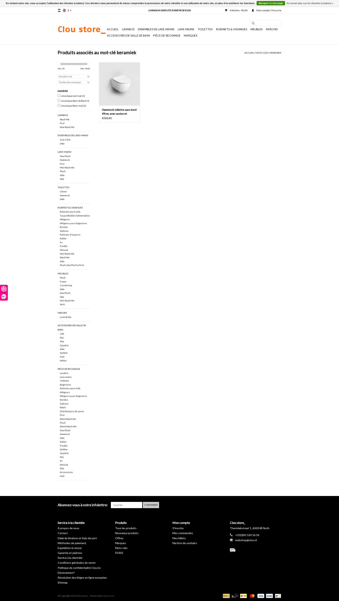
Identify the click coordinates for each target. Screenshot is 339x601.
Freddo (63, 246)
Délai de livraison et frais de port (77, 538)
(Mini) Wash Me (68, 419)
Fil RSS (119, 552)
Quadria (64, 345)
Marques (190, 35)
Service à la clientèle (70, 557)
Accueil (113, 29)
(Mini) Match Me (68, 426)
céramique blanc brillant (75, 100)
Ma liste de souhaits (184, 543)
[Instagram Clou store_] (278, 505)
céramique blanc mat (73, 105)
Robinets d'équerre (70, 234)
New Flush (65, 156)
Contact (63, 533)
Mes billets (179, 538)
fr (69, 10)
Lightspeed (108, 595)
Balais (63, 407)
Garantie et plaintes (70, 552)
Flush (63, 171)
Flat (62, 337)
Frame (63, 281)
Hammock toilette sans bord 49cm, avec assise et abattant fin (119, 112)
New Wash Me (67, 127)
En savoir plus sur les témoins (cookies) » (310, 3)
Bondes (64, 227)
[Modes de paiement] (225, 595)
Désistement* (66, 572)
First (62, 123)
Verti (62, 304)
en (64, 10)
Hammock (65, 160)
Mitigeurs (65, 219)
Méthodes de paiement (72, 543)
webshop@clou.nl (246, 540)
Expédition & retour (70, 548)
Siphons (64, 231)
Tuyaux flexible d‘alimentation (75, 215)
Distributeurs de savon (72, 411)
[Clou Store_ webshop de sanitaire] (82, 29)
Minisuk (64, 250)
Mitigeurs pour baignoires (73, 223)
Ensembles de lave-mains (156, 29)
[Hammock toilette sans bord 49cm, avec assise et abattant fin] (119, 83)
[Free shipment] (256, 550)
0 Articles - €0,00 (238, 10)
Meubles (257, 29)
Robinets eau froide (70, 211)
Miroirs (272, 29)
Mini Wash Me (67, 167)
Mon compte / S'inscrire (268, 10)
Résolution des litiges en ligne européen (82, 577)
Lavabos (128, 29)
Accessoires (66, 472)
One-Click (65, 139)
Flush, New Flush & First (72, 265)
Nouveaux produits (127, 533)
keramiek (275, 52)
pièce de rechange (166, 35)
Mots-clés (262, 52)
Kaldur (63, 238)
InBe (62, 143)
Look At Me (65, 317)
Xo (61, 242)
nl (59, 10)
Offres (119, 538)
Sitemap (63, 582)
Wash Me (64, 119)
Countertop (66, 285)
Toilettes (205, 29)
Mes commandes (182, 533)
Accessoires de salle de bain (128, 35)
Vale (62, 179)
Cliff (62, 333)
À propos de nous (68, 528)
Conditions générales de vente (77, 562)
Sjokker (64, 353)
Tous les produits (126, 528)
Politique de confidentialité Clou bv (79, 567)
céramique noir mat (73, 95)
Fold (62, 356)
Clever (63, 191)
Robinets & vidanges (231, 29)
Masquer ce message (271, 3)
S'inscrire (178, 528)
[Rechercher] (252, 23)
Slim (62, 341)
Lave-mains (186, 29)
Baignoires (65, 384)
